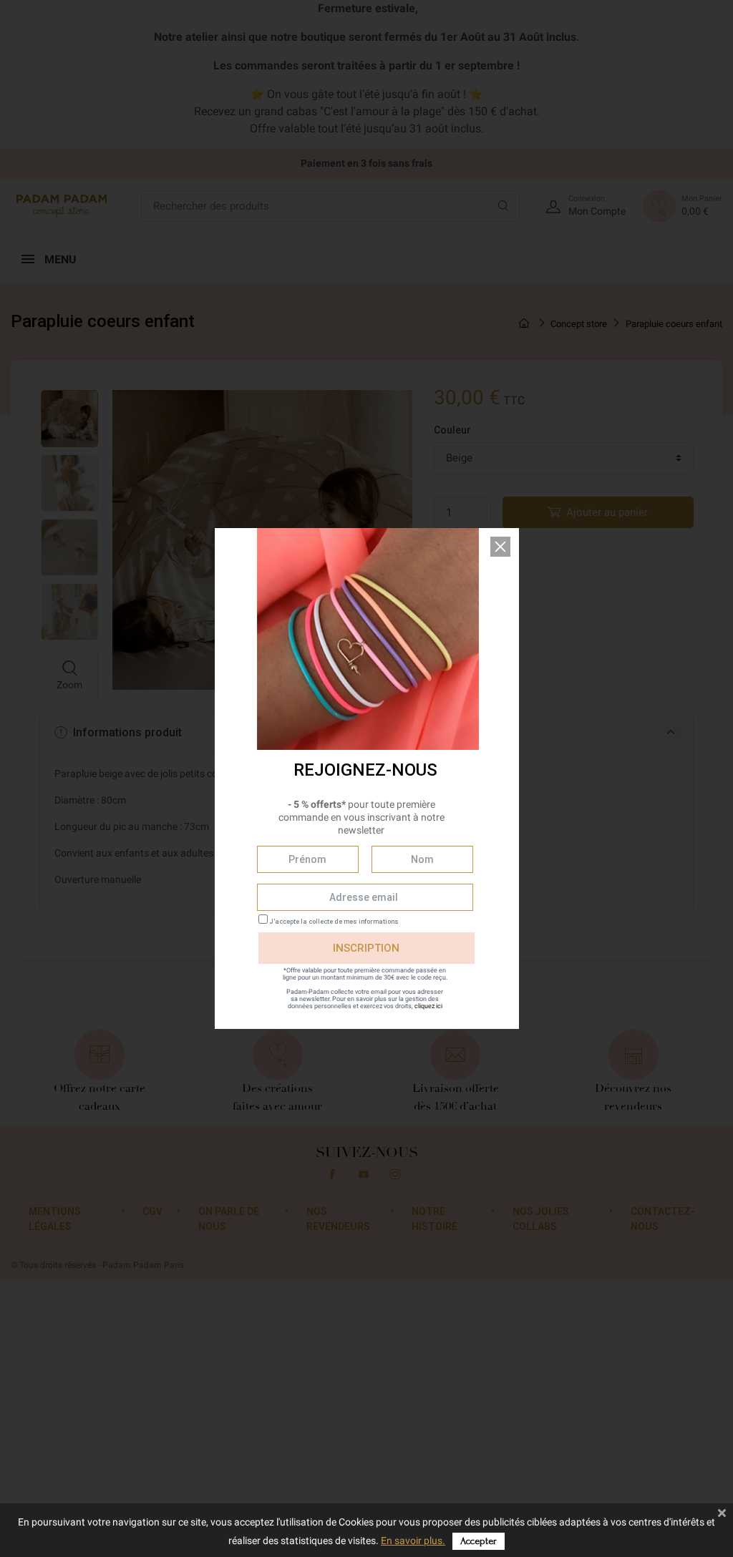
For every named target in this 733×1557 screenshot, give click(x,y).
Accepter (478, 1541)
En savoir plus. (413, 1540)
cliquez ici (428, 1006)
